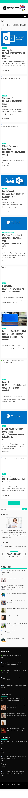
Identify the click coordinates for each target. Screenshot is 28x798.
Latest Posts (5, 542)
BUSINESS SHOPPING (8, 232)
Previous (3, 554)
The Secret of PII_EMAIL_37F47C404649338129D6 (13, 101)
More (4, 143)
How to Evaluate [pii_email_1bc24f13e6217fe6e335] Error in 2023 (13, 194)
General (4, 47)
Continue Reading (5, 70)
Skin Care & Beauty (13, 551)
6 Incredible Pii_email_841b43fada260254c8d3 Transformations (14, 289)
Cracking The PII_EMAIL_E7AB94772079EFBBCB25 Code (13, 53)
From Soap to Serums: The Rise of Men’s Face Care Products (14, 554)
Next (25, 554)
